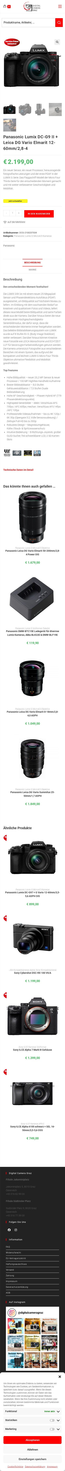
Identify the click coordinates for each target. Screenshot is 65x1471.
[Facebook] (9, 1230)
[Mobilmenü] (60, 6)
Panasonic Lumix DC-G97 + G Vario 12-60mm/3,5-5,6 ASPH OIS (32, 894)
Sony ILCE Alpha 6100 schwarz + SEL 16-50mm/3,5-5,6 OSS (32, 1128)
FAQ (8, 1247)
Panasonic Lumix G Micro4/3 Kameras (33, 236)
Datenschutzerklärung (35, 1466)
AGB (8, 1293)
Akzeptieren (33, 1440)
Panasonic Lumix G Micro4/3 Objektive (32, 548)
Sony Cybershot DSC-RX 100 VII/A (32, 972)
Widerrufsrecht (13, 1252)
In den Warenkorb (39, 214)
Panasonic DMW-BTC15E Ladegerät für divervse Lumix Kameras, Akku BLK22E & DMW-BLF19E (32, 633)
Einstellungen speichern (32, 1459)
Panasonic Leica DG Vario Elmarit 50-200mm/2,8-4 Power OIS (32, 552)
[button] (60, 1376)
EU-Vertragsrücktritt (16, 1258)
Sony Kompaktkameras (46, 970)
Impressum (52, 1466)
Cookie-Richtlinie (15, 1466)
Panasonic (9, 245)
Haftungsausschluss (16, 1264)
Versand (10, 1270)
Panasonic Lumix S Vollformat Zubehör (32, 628)
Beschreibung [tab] (32, 262)
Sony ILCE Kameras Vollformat (32, 1047)
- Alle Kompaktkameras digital (22, 970)
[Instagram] (16, 1230)
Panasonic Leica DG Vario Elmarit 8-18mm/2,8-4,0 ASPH (32, 713)
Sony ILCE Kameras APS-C (32, 1124)
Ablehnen (32, 1449)
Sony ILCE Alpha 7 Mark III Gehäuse (32, 1049)
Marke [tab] (32, 269)
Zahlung (10, 1275)
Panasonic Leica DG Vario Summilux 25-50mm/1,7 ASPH (32, 794)
